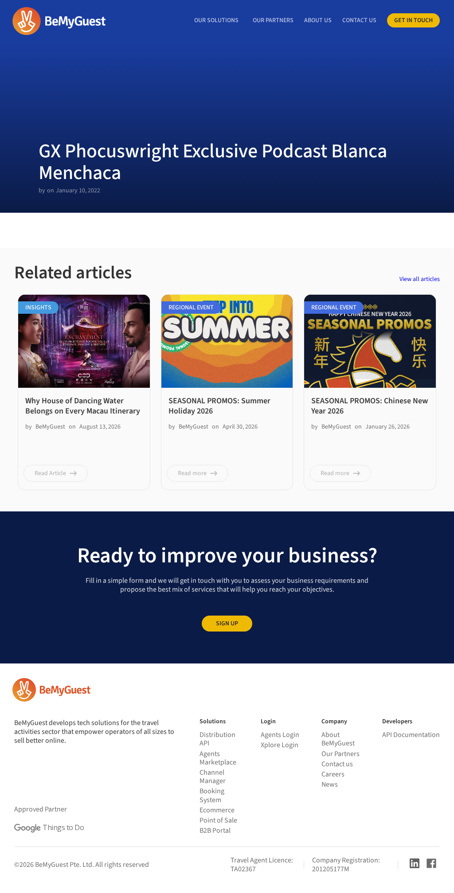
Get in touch (413, 20)
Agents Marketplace (218, 758)
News (329, 784)
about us (318, 20)
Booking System (212, 795)
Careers (332, 774)
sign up (227, 623)
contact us (359, 20)
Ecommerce (217, 810)
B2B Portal (215, 830)
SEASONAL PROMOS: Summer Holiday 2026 (219, 406)
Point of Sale (218, 820)
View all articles (419, 279)
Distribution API (217, 739)
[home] (58, 21)
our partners (273, 20)
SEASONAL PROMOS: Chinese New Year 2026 (369, 406)
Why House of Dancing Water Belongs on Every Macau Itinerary (82, 406)
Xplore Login (279, 745)
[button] (216, 20)
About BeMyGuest (338, 739)
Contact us (337, 764)
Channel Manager (213, 777)
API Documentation (411, 735)
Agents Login (280, 735)
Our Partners (340, 754)
